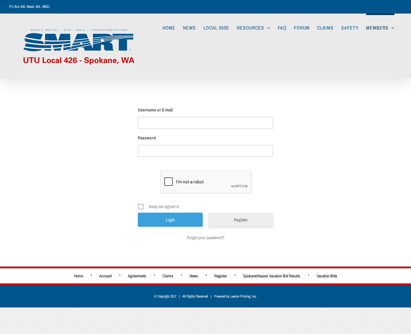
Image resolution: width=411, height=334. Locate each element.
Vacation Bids (327, 276)
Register (241, 220)
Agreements (137, 276)
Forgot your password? (205, 237)
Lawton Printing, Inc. (243, 296)
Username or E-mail (155, 110)
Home (78, 276)
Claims (167, 276)
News (194, 276)
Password (147, 138)
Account (105, 276)
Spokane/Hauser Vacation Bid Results (271, 276)
